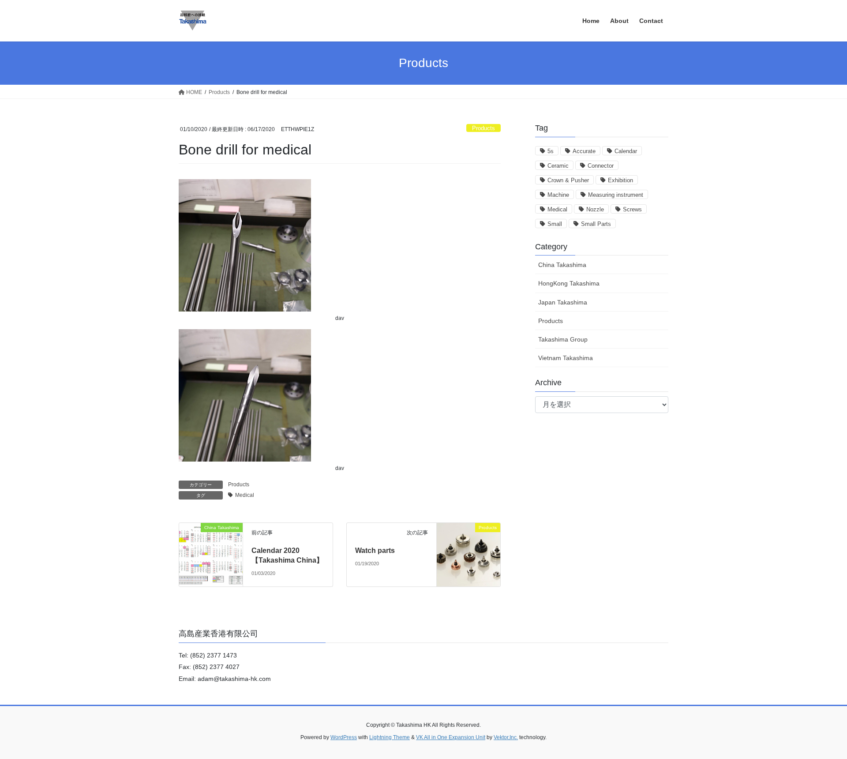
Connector (601, 165)
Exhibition (620, 180)
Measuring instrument (615, 195)
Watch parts (375, 550)
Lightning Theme (389, 737)
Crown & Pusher (568, 180)
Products (483, 128)
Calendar (626, 151)
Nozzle (595, 209)
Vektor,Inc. (506, 737)
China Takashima (562, 264)
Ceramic (558, 165)
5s (550, 151)
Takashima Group (563, 339)
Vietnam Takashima (565, 357)
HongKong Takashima (569, 283)
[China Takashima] (211, 545)
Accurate (584, 151)
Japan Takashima (562, 302)
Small (554, 224)
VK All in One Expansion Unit (450, 737)
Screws (632, 209)
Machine (558, 195)
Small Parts (596, 224)
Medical (244, 495)
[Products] (468, 554)
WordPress (343, 737)
